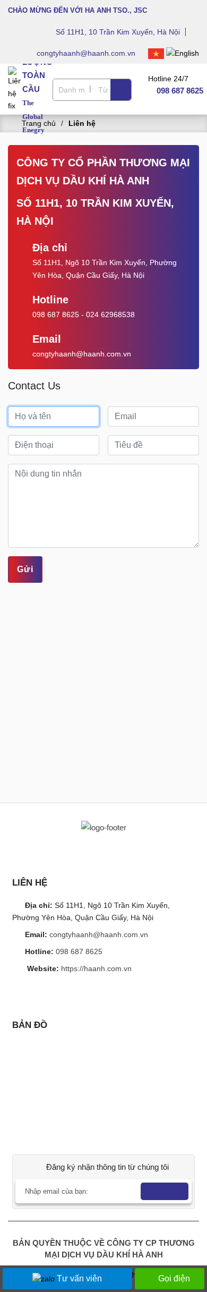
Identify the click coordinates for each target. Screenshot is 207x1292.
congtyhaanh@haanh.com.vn (87, 53)
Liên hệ (82, 123)
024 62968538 (110, 314)
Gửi (25, 569)
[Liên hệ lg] (15, 89)
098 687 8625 (55, 314)
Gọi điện (174, 1278)
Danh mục (71, 90)
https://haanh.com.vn (96, 968)
